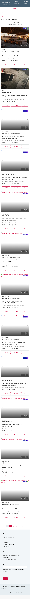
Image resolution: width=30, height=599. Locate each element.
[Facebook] (8, 592)
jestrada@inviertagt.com (6, 4)
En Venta (24, 69)
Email (17, 64)
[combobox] (17, 24)
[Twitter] (11, 592)
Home (3, 16)
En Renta (24, 28)
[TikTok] (21, 592)
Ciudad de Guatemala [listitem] (9, 537)
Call (7, 64)
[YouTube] (16, 592)
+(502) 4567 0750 (6, 2)
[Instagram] (13, 592)
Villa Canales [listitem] (7, 546)
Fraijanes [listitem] (6, 542)
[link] (15, 37)
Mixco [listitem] (5, 540)
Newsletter (6, 564)
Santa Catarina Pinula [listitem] (9, 544)
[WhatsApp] (19, 592)
